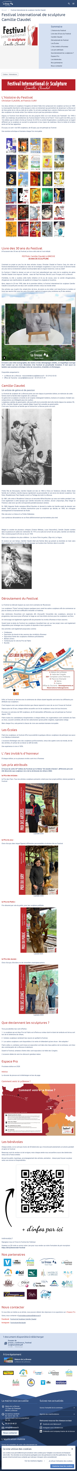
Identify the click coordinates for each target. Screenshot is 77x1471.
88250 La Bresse (13, 1408)
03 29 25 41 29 (40, 378)
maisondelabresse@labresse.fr (33, 376)
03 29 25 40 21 (11, 1423)
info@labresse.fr (12, 1427)
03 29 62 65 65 (51, 376)
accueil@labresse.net (25, 378)
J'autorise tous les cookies (62, 1466)
